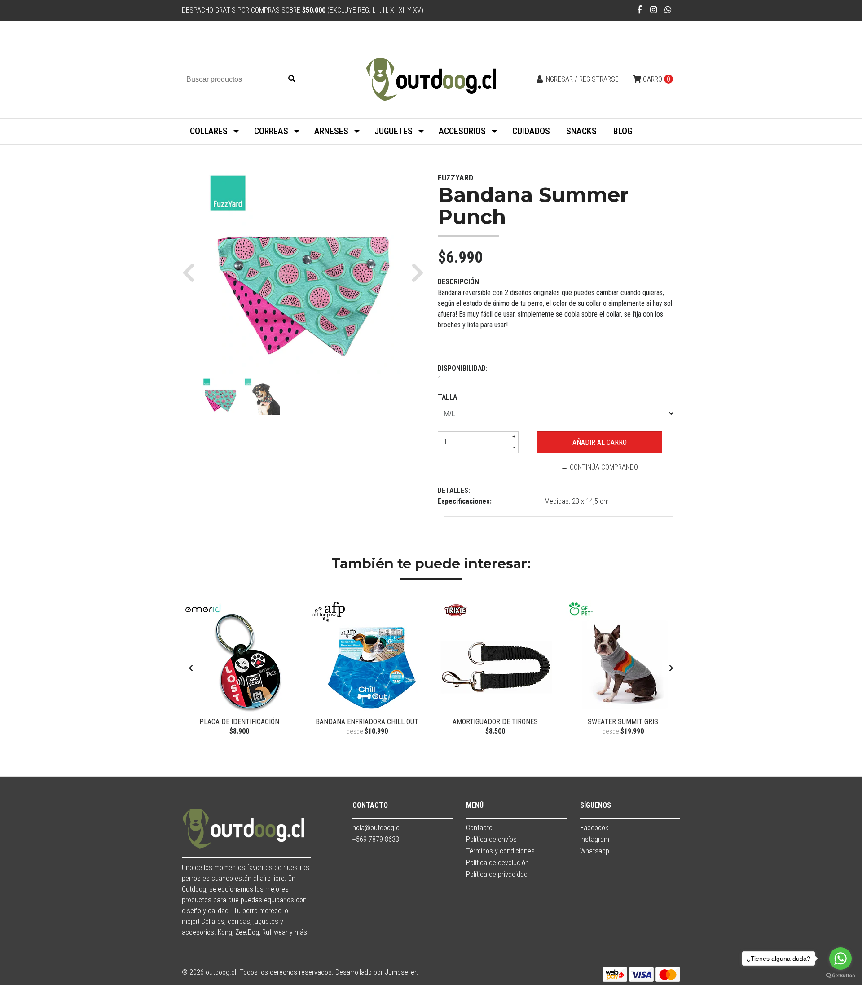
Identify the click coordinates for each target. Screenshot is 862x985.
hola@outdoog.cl (376, 827)
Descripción (458, 281)
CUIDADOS (531, 131)
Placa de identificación (239, 721)
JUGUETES (393, 131)
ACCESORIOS (462, 131)
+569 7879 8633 (375, 839)
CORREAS (271, 131)
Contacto (479, 827)
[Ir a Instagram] (654, 9)
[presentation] (191, 668)
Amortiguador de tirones (495, 721)
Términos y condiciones (500, 851)
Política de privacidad (497, 874)
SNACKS (581, 131)
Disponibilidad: (463, 368)
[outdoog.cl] (431, 79)
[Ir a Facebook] (640, 9)
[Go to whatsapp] (840, 958)
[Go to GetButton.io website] (840, 976)
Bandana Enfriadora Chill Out (367, 721)
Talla (447, 397)
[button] (192, 272)
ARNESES (331, 131)
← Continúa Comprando (599, 467)
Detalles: (454, 490)
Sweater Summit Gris (623, 721)
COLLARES (209, 131)
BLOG (622, 131)
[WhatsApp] (668, 9)
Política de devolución (497, 862)
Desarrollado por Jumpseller (376, 972)
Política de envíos (491, 839)
